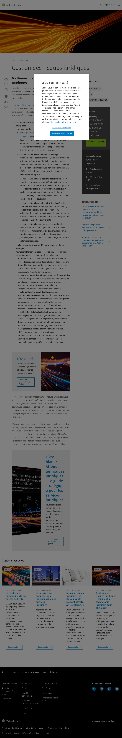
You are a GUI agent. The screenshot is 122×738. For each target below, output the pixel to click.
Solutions (26, 683)
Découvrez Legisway (96, 142)
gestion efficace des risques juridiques (30, 105)
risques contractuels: (32, 137)
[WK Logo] (11, 720)
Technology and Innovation (95, 100)
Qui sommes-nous (9, 683)
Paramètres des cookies (61, 128)
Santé (24, 688)
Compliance (27, 708)
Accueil (5, 672)
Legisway (33, 424)
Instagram (102, 689)
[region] (61, 107)
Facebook (94, 689)
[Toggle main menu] (118, 5)
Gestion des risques (92, 89)
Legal (24, 713)
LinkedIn (109, 689)
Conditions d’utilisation (12, 728)
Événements (7, 699)
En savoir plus (13, 647)
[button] (6, 78)
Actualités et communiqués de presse (9, 691)
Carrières (46, 688)
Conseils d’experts (19, 672)
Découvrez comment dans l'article (24, 382)
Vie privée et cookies (35, 728)
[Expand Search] (101, 5)
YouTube (117, 689)
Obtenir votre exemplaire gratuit (53, 542)
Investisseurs (47, 693)
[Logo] (13, 4)
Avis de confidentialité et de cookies (62, 122)
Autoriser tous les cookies (62, 133)
